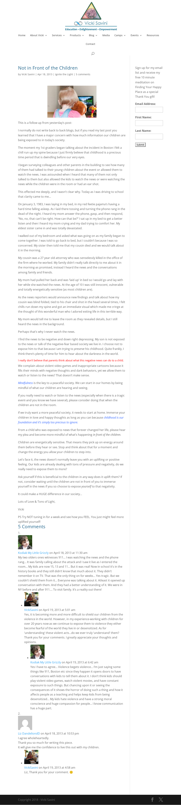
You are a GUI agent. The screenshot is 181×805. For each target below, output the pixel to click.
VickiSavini (31, 610)
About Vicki (37, 35)
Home (21, 35)
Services (57, 35)
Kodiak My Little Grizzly (33, 553)
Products (75, 35)
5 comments (83, 74)
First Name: (143, 117)
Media (106, 35)
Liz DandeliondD (29, 733)
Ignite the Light (64, 74)
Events (135, 35)
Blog (91, 35)
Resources (153, 35)
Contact (90, 44)
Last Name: (143, 131)
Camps (118, 35)
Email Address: (145, 104)
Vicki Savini (28, 74)
